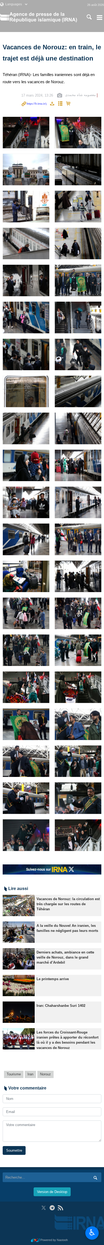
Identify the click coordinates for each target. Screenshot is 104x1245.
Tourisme (14, 1074)
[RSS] (60, 1208)
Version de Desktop (52, 1192)
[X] (43, 1208)
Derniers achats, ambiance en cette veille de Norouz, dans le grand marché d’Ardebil (65, 957)
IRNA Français (43, 17)
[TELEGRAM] (52, 1208)
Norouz (45, 1074)
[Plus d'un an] (19, 905)
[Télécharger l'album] (52, 104)
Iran (30, 1074)
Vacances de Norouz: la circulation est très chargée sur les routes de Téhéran (68, 904)
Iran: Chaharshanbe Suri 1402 (61, 1006)
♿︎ (92, 1232)
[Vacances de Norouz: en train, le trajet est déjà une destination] (26, 133)
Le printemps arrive (53, 979)
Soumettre (14, 1150)
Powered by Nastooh (54, 1240)
